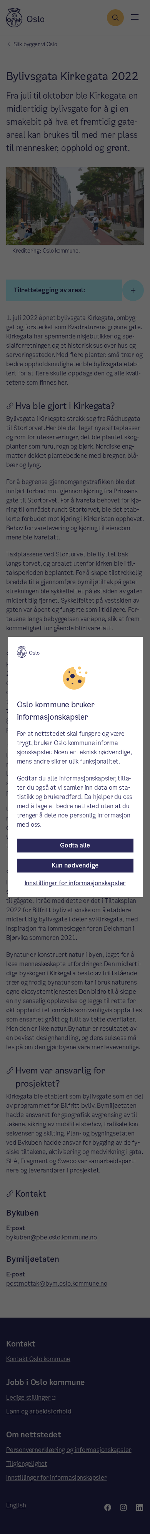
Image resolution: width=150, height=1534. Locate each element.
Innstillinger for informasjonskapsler (75, 883)
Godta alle (75, 845)
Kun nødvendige (75, 865)
